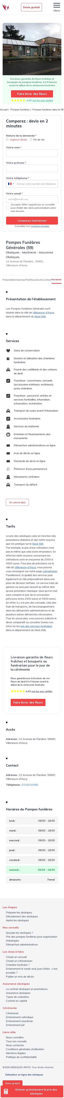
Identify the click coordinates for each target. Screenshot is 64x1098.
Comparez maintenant (32, 220)
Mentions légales (16, 1053)
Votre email (14, 193)
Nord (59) (40, 316)
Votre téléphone (17, 178)
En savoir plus (17, 502)
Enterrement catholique (19, 1017)
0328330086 (30, 784)
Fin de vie (38, 139)
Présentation (9, 279)
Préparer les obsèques (19, 912)
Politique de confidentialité (21, 1057)
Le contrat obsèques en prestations (27, 989)
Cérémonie (12, 1013)
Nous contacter (15, 1045)
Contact (47, 279)
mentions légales (40, 226)
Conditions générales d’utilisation (25, 1049)
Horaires (56, 279)
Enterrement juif (15, 1025)
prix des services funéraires (36, 626)
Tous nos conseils (16, 1041)
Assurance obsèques (18, 992)
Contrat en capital (16, 1000)
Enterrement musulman (19, 1021)
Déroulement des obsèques (22, 916)
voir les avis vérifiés (42, 100)
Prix (28, 279)
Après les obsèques (17, 920)
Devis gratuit (31, 7)
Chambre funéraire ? (18, 964)
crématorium (50, 571)
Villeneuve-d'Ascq (43, 312)
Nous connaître (15, 1037)
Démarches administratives (22, 944)
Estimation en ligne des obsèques (24, 1074)
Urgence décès (18, 139)
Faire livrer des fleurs (32, 94)
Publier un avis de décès (20, 976)
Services (21, 279)
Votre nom (13, 147)
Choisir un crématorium (19, 960)
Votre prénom (16, 162)
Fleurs (33, 279)
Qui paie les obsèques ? (19, 932)
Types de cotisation (17, 996)
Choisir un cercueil (16, 957)
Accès (39, 279)
